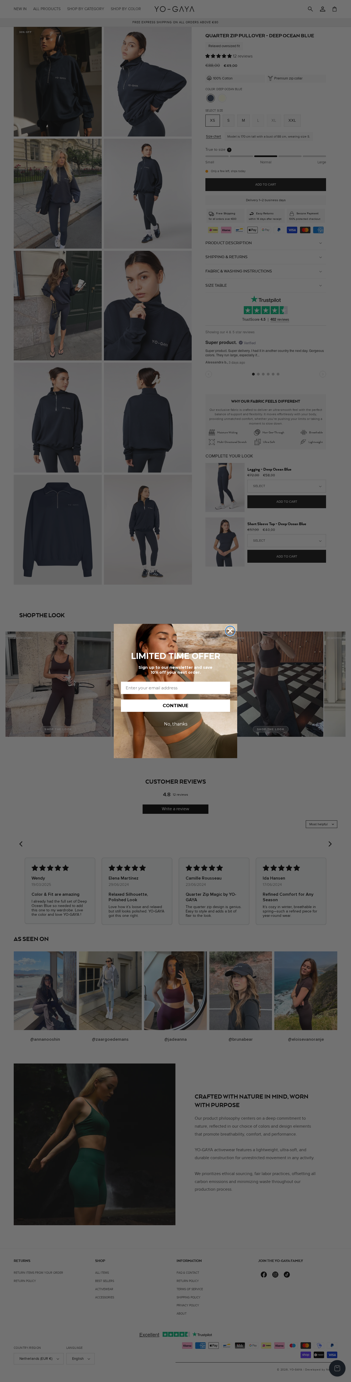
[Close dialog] (230, 631)
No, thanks (175, 724)
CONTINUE (175, 705)
